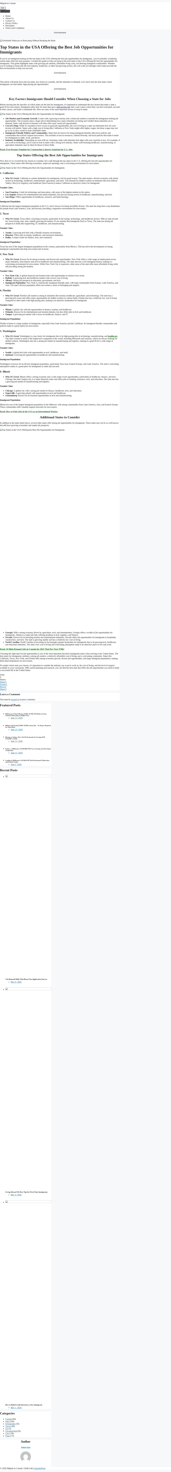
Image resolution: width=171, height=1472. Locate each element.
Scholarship (10, 1424)
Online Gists (25, 1447)
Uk (6, 1428)
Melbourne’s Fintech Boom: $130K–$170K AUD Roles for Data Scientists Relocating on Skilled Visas (26, 714)
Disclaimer (9, 25)
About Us (9, 18)
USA (7, 1433)
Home (8, 16)
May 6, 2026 (16, 982)
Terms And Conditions (14, 28)
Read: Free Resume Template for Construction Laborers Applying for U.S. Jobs (36, 149)
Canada (8, 1419)
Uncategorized (11, 1431)
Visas (7, 1436)
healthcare (112, 336)
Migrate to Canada (8, 3)
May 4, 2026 (16, 1195)
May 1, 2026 (16, 1407)
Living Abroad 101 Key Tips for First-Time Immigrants (26, 1192)
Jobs (7, 1421)
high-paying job (63, 107)
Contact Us (10, 21)
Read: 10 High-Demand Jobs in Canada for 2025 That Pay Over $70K (32, 649)
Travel (8, 1426)
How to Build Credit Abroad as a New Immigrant (23, 1405)
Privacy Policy (11, 23)
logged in (15, 699)
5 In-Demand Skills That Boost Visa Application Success (26, 979)
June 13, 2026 (17, 718)
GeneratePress (39, 1468)
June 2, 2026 (16, 764)
